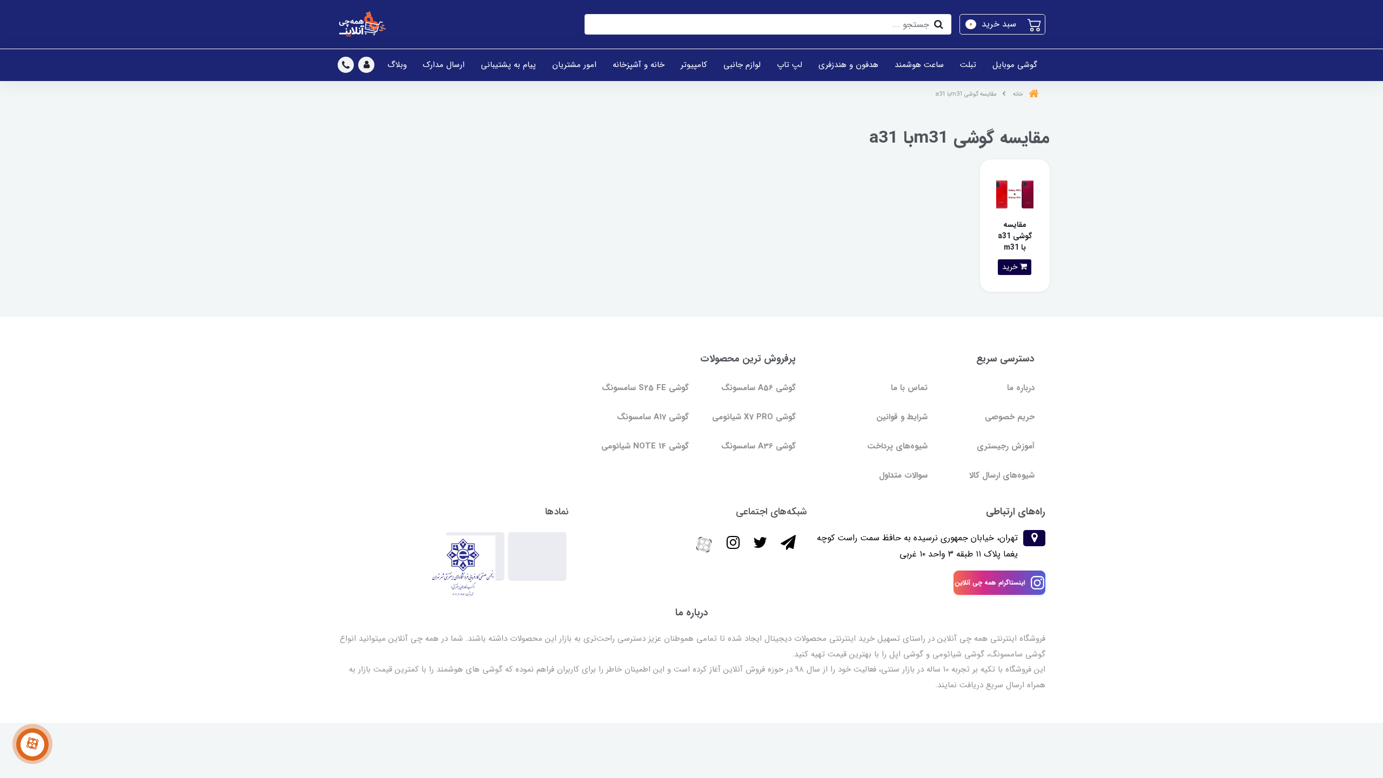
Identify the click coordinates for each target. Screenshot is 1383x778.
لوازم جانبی (742, 64)
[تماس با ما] (32, 744)
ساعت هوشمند (919, 64)
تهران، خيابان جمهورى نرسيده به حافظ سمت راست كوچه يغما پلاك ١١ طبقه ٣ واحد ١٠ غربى (917, 546)
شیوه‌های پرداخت (897, 446)
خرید (1011, 267)
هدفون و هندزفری (848, 64)
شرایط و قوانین (902, 417)
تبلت (968, 64)
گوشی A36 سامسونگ (758, 446)
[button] (1002, 24)
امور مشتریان (574, 64)
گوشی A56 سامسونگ (758, 387)
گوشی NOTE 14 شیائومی (645, 446)
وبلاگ (397, 64)
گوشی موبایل (1014, 64)
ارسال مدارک (444, 64)
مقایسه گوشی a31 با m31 (1015, 236)
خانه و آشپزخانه (638, 64)
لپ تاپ (789, 64)
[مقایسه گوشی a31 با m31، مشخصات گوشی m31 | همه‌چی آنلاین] (1014, 193)
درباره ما (1021, 387)
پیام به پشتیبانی (508, 64)
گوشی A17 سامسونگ (653, 417)
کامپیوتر (694, 64)
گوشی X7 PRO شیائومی (754, 417)
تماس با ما (909, 387)
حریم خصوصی (1010, 417)
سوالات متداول (903, 475)
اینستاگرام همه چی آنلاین (990, 583)
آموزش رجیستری (1006, 446)
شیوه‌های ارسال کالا (1002, 475)
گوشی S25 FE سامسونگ (645, 387)
